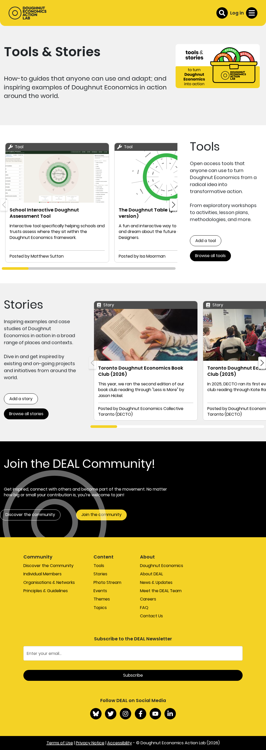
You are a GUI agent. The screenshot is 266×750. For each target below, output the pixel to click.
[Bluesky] (96, 713)
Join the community (101, 515)
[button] (173, 205)
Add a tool (205, 241)
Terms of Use (59, 743)
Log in (237, 13)
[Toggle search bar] (222, 13)
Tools (99, 566)
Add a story (20, 399)
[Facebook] (140, 713)
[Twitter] (110, 713)
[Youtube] (155, 713)
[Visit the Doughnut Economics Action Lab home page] (27, 13)
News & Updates (156, 582)
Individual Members (42, 574)
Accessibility (119, 743)
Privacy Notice (90, 743)
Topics (100, 608)
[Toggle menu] (251, 13)
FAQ (144, 608)
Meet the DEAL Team (161, 591)
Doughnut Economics (161, 566)
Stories (100, 574)
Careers (148, 599)
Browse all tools (210, 256)
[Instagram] (125, 713)
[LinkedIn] (170, 713)
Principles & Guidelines (45, 591)
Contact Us (151, 616)
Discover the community (30, 515)
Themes (102, 599)
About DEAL (151, 574)
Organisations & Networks (49, 582)
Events (100, 591)
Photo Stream (107, 582)
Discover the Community (48, 566)
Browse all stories (26, 414)
